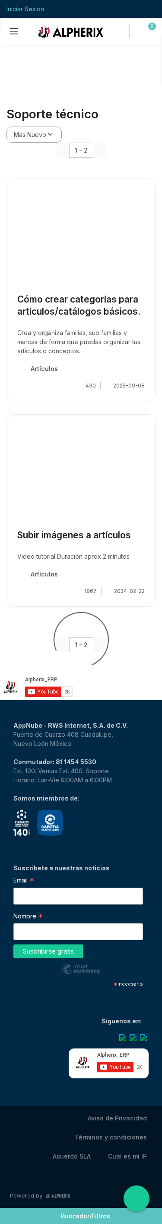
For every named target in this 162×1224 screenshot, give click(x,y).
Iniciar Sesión (25, 9)
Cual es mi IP (127, 1156)
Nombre (28, 917)
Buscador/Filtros (85, 1216)
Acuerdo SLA (72, 1156)
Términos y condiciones (111, 1137)
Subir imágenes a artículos (74, 535)
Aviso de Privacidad (117, 1118)
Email (23, 881)
